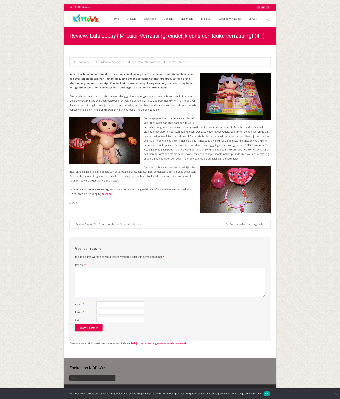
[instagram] (268, 8)
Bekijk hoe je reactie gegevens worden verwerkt (158, 343)
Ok (266, 393)
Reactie (80, 265)
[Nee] (335, 393)
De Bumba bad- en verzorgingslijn (246, 224)
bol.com (106, 194)
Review (107, 62)
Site (77, 319)
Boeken (168, 18)
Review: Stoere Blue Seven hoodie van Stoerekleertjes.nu (106, 224)
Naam (79, 304)
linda (133, 62)
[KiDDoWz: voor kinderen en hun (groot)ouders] (82, 18)
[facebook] (258, 8)
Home (115, 18)
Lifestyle (131, 18)
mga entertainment (149, 62)
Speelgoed (150, 18)
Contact (252, 18)
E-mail (79, 312)
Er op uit (206, 18)
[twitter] (263, 8)
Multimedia (186, 18)
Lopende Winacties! (229, 18)
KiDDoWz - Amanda (177, 62)
